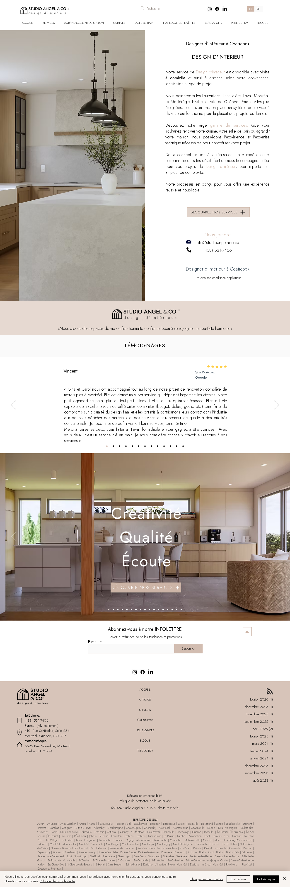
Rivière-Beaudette (108, 852)
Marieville (175, 840)
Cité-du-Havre (83, 828)
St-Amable (168, 856)
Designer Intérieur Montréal (207, 865)
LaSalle (181, 836)
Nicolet (215, 844)
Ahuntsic (52, 824)
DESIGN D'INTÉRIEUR (217, 57)
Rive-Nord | (233, 865)
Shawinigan (80, 856)
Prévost (208, 848)
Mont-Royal (147, 844)
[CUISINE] (113, 609)
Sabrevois (247, 852)
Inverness (66, 836)
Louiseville (105, 840)
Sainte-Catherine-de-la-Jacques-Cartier (207, 860)
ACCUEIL (145, 690)
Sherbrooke (108, 856)
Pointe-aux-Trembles (149, 848)
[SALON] (131, 609)
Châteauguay (133, 828)
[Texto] (108, 609)
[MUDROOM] (127, 609)
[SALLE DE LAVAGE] (122, 609)
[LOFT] (158, 609)
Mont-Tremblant (130, 844)
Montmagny (163, 844)
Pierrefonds (116, 848)
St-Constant (125, 860)
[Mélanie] (119, 446)
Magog (130, 840)
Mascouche (160, 840)
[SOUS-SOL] (154, 609)
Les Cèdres (67, 840)
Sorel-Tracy (139, 856)
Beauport (155, 824)
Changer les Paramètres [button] (206, 879)
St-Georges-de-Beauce (79, 865)
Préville (197, 848)
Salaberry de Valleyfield (51, 856)
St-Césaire (83, 860)
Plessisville (234, 848)
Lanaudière (154, 836)
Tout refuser (238, 879)
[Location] (19, 732)
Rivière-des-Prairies (148, 852)
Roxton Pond (206, 852)
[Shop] (96, 7)
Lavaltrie (237, 836)
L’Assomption (195, 836)
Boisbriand (207, 824)
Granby (124, 832)
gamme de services (228, 125)
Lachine (128, 836)
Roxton (220, 852)
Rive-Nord (71, 852)
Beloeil (181, 824)
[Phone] (188, 250)
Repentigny (43, 852)
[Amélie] (164, 446)
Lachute (140, 836)
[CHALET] (176, 609)
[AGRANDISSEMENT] (181, 609)
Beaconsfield (123, 824)
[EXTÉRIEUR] (167, 609)
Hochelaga (183, 832)
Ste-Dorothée (141, 860)
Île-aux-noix (237, 832)
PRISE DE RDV (145, 751)
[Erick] (145, 446)
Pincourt (131, 848)
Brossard (41, 828)
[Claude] (157, 446)
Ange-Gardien (67, 824)
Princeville (220, 848)
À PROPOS (145, 700)
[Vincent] (107, 446)
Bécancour (169, 824)
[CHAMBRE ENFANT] (149, 609)
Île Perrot (53, 836)
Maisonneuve (144, 840)
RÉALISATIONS (144, 720)
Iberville (208, 832)
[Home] (19, 745)
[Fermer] (284, 879)
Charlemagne (115, 828)
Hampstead (153, 832)
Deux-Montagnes (228, 828)
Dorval (54, 832)
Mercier (207, 840)
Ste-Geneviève (56, 865)
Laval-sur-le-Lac (221, 836)
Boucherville (233, 824)
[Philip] (170, 446)
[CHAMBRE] (140, 609)
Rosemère (166, 852)
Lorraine (118, 840)
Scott (69, 856)
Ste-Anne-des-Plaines (200, 856)
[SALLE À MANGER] (136, 609)
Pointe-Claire (170, 848)
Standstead (154, 856)
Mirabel (43, 844)
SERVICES (145, 710)
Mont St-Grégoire (183, 844)
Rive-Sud (247, 865)
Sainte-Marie (133, 865)
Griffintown (138, 832)
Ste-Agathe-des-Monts (227, 856)
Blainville (192, 824)
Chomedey (150, 828)
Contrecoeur (181, 828)
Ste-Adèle (181, 856)
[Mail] (189, 241)
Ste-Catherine (175, 860)
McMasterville (192, 840)
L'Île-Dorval (80, 836)
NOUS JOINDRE (145, 730)
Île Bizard (222, 832)
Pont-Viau (185, 848)
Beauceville (106, 824)
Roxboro (192, 852)
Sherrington (124, 856)
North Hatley (229, 844)
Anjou (82, 824)
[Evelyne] (138, 446)
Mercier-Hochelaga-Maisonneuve (233, 840)
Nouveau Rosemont (62, 848)
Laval (207, 836)
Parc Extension (98, 848)
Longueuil (90, 840)
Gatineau (112, 832)
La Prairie (169, 836)
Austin (41, 824)
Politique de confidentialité (57, 881)
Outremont (81, 848)
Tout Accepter (266, 879)
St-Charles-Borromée (103, 860)
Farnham (99, 832)
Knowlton (116, 836)
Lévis (79, 840)
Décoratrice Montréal (49, 869)
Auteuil (93, 824)
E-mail (93, 642)
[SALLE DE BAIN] (117, 609)
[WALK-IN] (145, 609)
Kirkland (104, 836)
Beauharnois (140, 824)
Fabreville (87, 832)
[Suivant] (276, 405)
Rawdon (248, 848)
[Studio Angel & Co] (209, 9)
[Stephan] (126, 446)
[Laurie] (132, 446)
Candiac (55, 828)
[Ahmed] (151, 446)
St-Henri (100, 865)
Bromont (247, 824)
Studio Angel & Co (135, 807)
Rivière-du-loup (87, 852)
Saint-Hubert (115, 865)
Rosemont (180, 852)
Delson (211, 828)
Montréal (55, 844)
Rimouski (58, 852)
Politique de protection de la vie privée (145, 800)
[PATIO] (172, 609)
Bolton (219, 824)
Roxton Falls (232, 852)
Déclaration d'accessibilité (144, 795)
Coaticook (166, 828)
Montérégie (113, 844)
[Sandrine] (176, 446)
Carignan (68, 828)
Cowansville (197, 828)
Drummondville (69, 832)
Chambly (99, 828)
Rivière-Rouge (128, 852)
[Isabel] (183, 446)
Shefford (95, 856)
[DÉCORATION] (163, 609)
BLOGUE (145, 741)
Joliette (93, 836)
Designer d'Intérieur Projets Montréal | (166, 865)
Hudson (196, 832)
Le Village (52, 840)
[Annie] (113, 446)
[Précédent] (13, 405)
